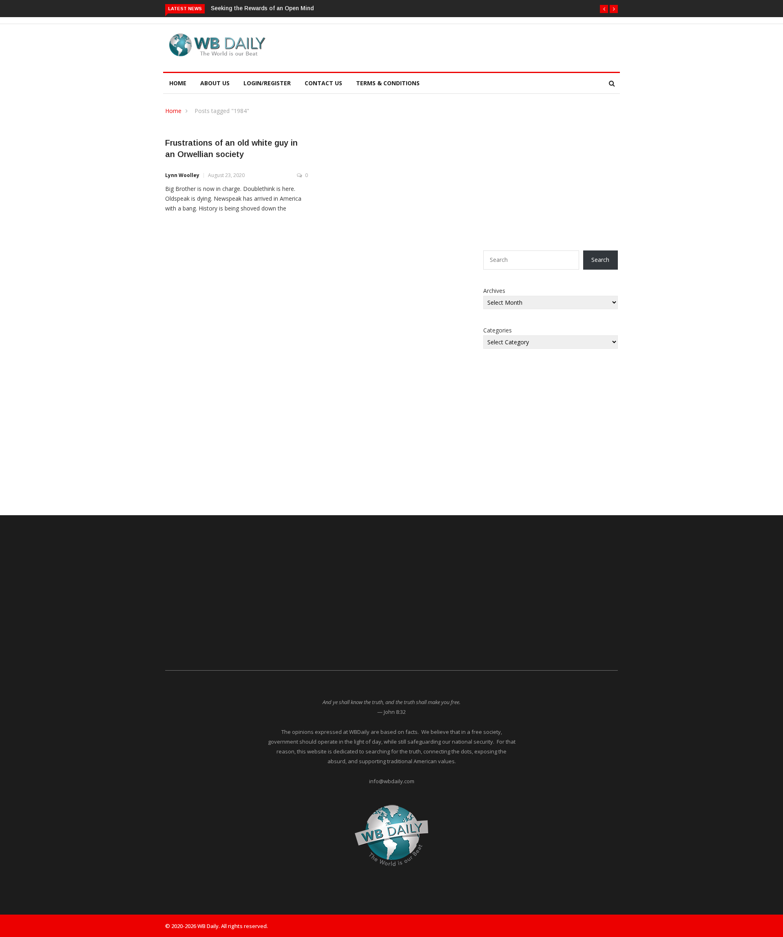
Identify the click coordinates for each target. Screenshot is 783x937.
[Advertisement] (429, 46)
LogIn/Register (267, 83)
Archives (494, 291)
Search (600, 260)
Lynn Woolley (182, 175)
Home (177, 83)
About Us (215, 83)
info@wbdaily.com (391, 781)
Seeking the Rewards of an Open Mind (262, 8)
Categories (497, 330)
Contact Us (323, 83)
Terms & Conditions (388, 83)
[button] (604, 9)
